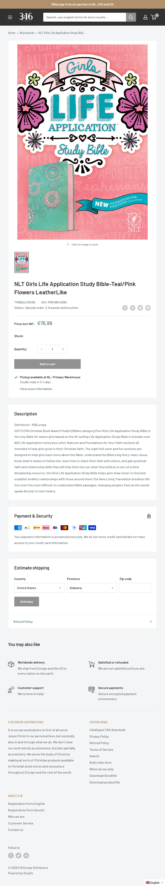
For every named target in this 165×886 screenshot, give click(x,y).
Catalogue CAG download (107, 730)
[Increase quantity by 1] (63, 349)
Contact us (15, 829)
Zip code (126, 579)
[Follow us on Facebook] (11, 855)
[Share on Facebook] (125, 307)
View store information (36, 389)
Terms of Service (101, 749)
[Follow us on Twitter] (18, 855)
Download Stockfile (103, 775)
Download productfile (105, 782)
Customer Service (20, 823)
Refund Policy (23, 621)
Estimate (26, 601)
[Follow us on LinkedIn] (26, 855)
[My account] (145, 17)
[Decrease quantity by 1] (41, 349)
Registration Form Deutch (26, 810)
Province (73, 579)
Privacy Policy (99, 736)
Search (94, 756)
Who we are (16, 816)
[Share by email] (148, 307)
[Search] (131, 17)
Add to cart (47, 364)
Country (20, 579)
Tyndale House (24, 302)
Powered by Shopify (20, 873)
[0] (153, 17)
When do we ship (101, 769)
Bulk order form (100, 762)
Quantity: (20, 349)
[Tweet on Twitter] (140, 307)
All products (27, 33)
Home (11, 33)
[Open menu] (10, 17)
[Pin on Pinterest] (132, 307)
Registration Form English (26, 803)
